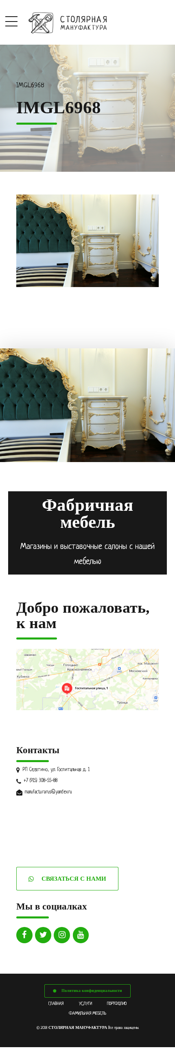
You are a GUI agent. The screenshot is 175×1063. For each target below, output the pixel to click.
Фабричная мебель (87, 513)
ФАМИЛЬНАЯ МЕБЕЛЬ (87, 1013)
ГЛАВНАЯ (55, 1003)
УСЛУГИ (85, 1003)
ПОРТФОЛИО (117, 1003)
